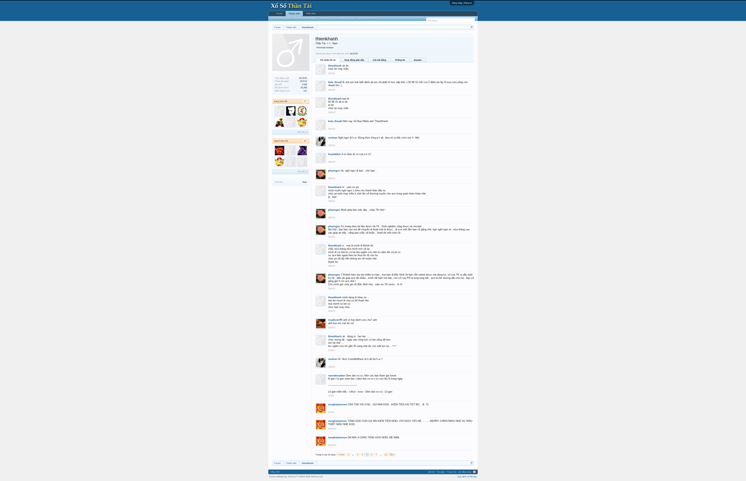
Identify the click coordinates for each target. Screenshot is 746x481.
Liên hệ (431, 472)
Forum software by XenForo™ (296, 476)
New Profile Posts (367, 18)
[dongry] (291, 111)
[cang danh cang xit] (302, 162)
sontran (332, 137)
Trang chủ (451, 472)
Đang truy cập (326, 18)
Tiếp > (392, 454)
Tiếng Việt (275, 472)
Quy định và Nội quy (467, 476)
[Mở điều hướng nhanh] (471, 27)
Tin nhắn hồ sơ (328, 60)
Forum (279, 13)
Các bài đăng (379, 60)
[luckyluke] (302, 111)
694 (305, 91)
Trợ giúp (440, 472)
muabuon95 (335, 319)
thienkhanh (335, 65)
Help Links (311, 13)
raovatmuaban (336, 375)
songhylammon (337, 404)
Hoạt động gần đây (354, 60)
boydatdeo (334, 154)
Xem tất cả (302, 132)
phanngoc (334, 170)
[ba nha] (279, 122)
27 (305, 101)
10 (385, 454)
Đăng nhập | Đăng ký (462, 3)
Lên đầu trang (464, 472)
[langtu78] (279, 150)
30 (305, 141)
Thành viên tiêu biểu (281, 18)
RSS (474, 472)
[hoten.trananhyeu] (291, 150)
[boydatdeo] (291, 162)
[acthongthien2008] (291, 122)
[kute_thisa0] (279, 111)
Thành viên (294, 13)
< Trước (341, 454)
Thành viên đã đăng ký (305, 18)
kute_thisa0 (335, 82)
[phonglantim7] (302, 150)
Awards (418, 60)
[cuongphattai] (302, 122)
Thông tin (400, 60)
